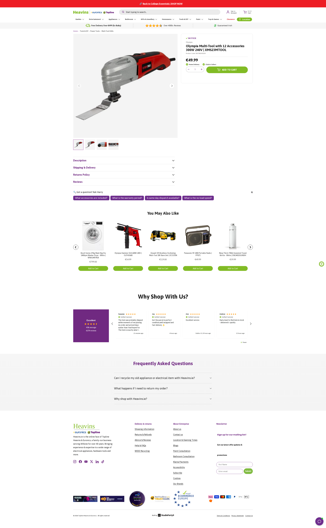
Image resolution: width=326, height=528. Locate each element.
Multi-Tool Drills (107, 31)
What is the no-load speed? (198, 198)
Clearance (231, 19)
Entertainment (95, 19)
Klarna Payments (180, 462)
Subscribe (177, 473)
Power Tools (95, 31)
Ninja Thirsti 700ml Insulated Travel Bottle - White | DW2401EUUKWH (233, 254)
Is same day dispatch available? (163, 198)
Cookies (177, 478)
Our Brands (178, 484)
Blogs (175, 445)
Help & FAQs (140, 445)
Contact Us (249, 516)
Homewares (166, 19)
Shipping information (144, 429)
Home (75, 31)
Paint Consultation (181, 451)
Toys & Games (213, 19)
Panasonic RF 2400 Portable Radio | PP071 (198, 254)
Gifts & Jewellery (147, 19)
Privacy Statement (238, 516)
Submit (248, 471)
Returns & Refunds (143, 434)
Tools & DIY (183, 19)
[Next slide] (250, 247)
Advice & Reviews (143, 440)
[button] (112, 324)
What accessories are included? (91, 198)
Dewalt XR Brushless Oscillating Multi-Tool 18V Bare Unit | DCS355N (163, 254)
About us (177, 429)
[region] (181, 324)
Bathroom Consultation (183, 456)
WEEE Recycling (142, 451)
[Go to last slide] (75, 247)
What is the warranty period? (127, 198)
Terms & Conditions (223, 516)
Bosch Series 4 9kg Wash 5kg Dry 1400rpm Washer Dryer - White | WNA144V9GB (93, 255)
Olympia (189, 42)
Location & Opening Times (185, 440)
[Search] (121, 12)
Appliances (113, 19)
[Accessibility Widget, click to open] (321, 264)
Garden (78, 19)
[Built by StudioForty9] (163, 516)
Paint (198, 19)
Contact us (178, 434)
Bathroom (129, 19)
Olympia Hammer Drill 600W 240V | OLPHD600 (128, 254)
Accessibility (179, 467)
